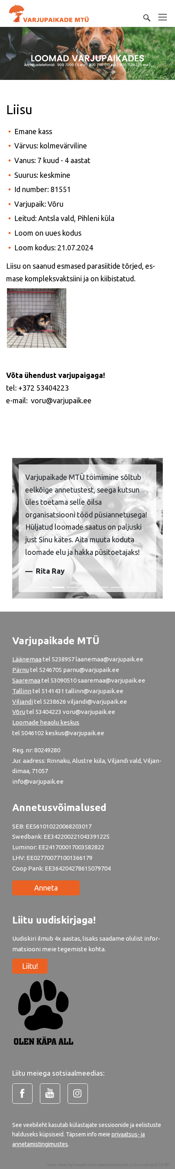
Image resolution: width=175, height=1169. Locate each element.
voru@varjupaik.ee (89, 711)
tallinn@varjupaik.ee (94, 690)
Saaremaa (26, 680)
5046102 (32, 732)
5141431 (53, 690)
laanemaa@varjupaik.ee (109, 659)
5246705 (51, 669)
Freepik (80, 1165)
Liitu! (30, 966)
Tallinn (21, 690)
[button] (18, 528)
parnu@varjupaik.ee (91, 669)
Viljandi (22, 701)
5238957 (63, 659)
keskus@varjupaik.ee (74, 732)
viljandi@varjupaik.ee (97, 701)
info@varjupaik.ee (37, 781)
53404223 (48, 711)
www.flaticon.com (112, 1165)
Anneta (46, 888)
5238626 (55, 701)
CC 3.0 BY (161, 1165)
